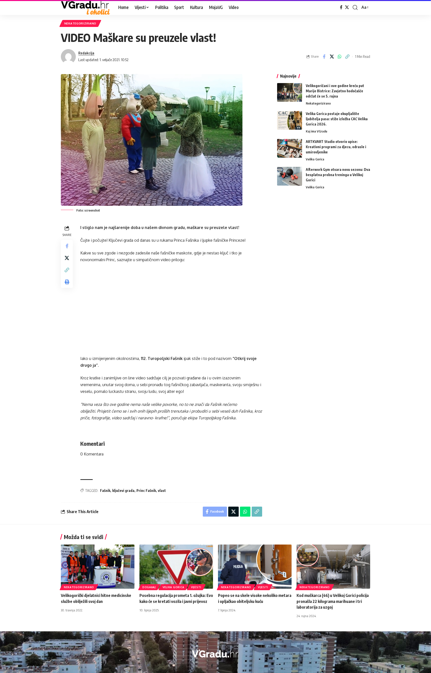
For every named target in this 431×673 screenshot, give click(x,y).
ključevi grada (123, 490)
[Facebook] (341, 7)
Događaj (149, 587)
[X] (347, 7)
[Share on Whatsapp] (339, 57)
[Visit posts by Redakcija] (68, 56)
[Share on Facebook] (324, 57)
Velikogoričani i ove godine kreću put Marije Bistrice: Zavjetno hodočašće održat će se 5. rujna (335, 91)
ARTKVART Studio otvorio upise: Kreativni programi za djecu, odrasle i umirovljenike (336, 146)
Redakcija (86, 53)
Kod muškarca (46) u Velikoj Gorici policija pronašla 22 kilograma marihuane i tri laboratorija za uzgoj (333, 601)
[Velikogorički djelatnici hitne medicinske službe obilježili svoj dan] (97, 567)
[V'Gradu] (85, 7)
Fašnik (105, 490)
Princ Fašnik (146, 490)
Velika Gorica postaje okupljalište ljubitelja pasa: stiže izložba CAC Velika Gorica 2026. (337, 119)
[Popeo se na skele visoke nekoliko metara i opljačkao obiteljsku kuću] (255, 567)
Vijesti (196, 587)
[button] (355, 7)
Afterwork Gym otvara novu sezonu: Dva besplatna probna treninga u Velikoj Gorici (338, 174)
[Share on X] (331, 57)
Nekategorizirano (80, 23)
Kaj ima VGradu (316, 131)
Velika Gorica (315, 159)
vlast (162, 490)
